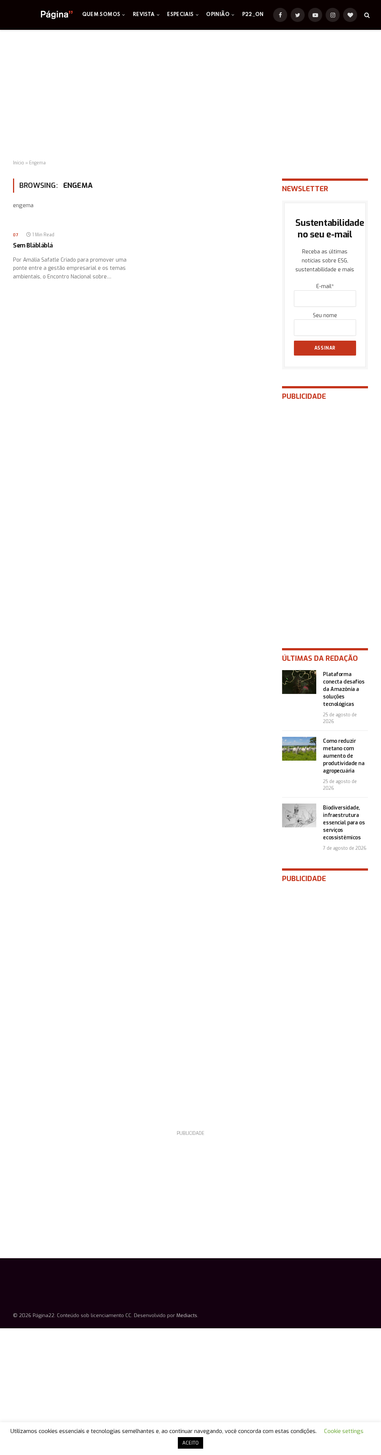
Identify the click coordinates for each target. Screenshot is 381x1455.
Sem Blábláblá (33, 245)
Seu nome (325, 315)
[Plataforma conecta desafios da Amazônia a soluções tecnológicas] (299, 682)
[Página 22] (42, 15)
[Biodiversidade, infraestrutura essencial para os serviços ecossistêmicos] (299, 815)
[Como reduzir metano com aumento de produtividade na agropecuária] (299, 749)
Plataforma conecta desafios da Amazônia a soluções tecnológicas (343, 689)
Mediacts (186, 1315)
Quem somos (101, 14)
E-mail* (325, 286)
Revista (144, 14)
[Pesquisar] (366, 15)
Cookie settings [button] (344, 1431)
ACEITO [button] (190, 1443)
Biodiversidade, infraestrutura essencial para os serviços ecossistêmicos (344, 822)
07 (15, 235)
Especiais (180, 14)
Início (18, 163)
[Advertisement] (190, 95)
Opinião (218, 14)
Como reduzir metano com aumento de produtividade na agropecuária (343, 756)
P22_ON (253, 14)
